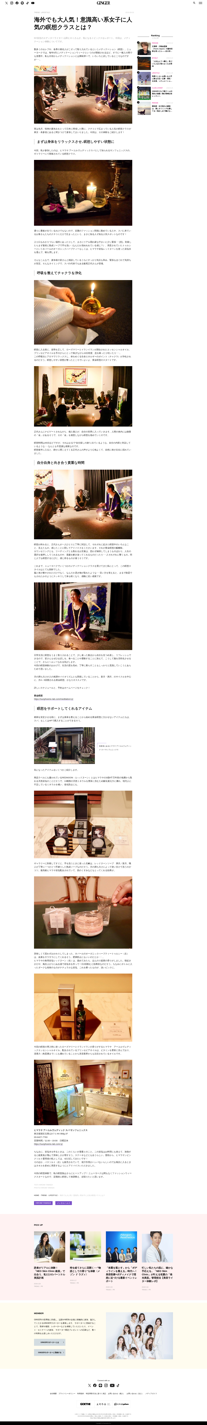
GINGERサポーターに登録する (49, 1352)
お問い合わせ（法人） (135, 1393)
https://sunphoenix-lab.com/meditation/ (52, 699)
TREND (44, 1195)
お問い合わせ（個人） (116, 1393)
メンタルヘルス (63, 1203)
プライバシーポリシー (67, 1393)
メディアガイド (151, 1393)
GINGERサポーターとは (50, 1342)
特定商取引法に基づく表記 (96, 1393)
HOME (36, 1195)
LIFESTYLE (53, 1195)
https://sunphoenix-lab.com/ (47, 1144)
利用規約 (80, 1393)
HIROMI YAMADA (43, 1203)
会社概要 (53, 1393)
